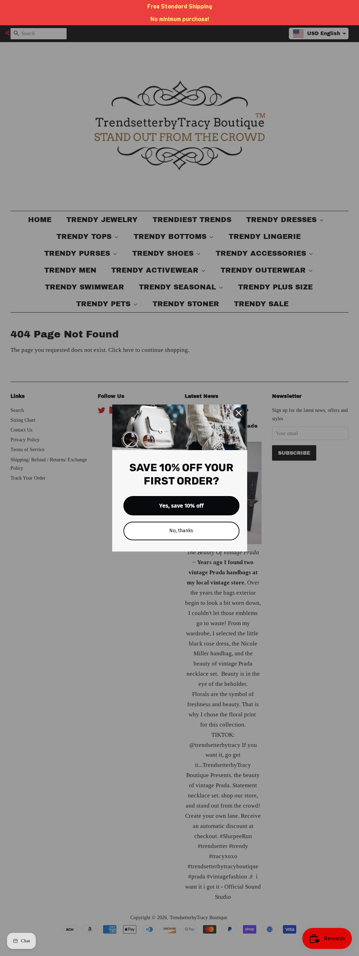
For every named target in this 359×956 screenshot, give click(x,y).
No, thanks (181, 531)
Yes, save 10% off (181, 505)
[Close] (238, 413)
